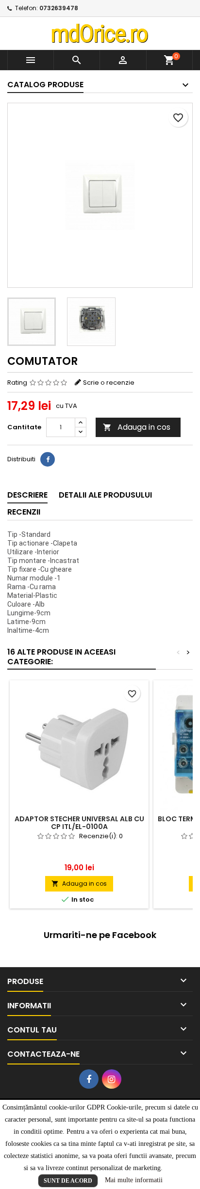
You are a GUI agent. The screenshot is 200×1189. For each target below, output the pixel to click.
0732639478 (58, 8)
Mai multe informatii (134, 1180)
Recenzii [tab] (23, 511)
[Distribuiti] (47, 459)
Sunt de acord (68, 1180)
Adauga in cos (136, 427)
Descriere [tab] (27, 495)
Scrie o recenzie (108, 382)
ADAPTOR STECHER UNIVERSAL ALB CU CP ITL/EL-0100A (79, 822)
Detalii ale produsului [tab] (105, 495)
